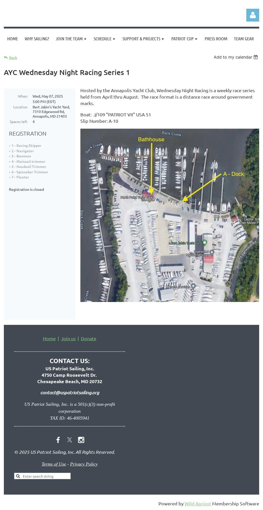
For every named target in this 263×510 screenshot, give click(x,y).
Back (13, 57)
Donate (88, 338)
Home (49, 338)
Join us (68, 338)
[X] (69, 439)
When (22, 96)
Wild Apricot (198, 503)
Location (20, 107)
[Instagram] (81, 439)
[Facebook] (58, 439)
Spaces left (18, 121)
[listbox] (236, 57)
